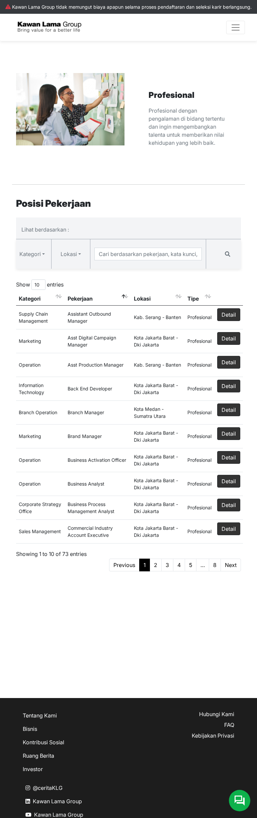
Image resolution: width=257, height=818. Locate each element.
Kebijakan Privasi (213, 735)
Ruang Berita (38, 755)
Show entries (40, 284)
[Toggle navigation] (235, 27)
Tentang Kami (40, 715)
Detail (229, 314)
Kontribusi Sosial (43, 742)
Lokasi (142, 298)
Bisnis (30, 729)
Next (231, 565)
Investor (33, 769)
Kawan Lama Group (57, 801)
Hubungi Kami (216, 714)
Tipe (193, 298)
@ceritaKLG (48, 787)
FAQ (229, 724)
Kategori (29, 298)
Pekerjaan (80, 298)
